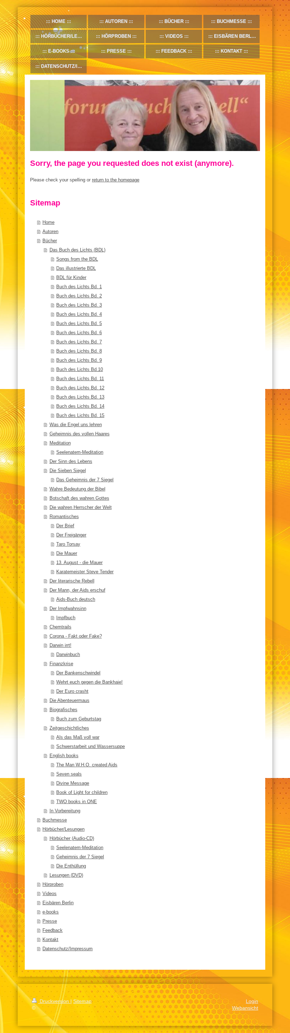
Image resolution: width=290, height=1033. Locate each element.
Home (48, 222)
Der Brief (65, 525)
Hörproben (52, 884)
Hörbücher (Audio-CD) (72, 838)
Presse (49, 921)
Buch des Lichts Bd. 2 (79, 295)
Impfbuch (65, 617)
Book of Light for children (82, 792)
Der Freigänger (71, 535)
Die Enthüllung (71, 866)
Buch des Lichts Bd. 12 (80, 387)
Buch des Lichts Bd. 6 (79, 332)
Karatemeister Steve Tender (85, 571)
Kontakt (50, 939)
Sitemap (82, 1001)
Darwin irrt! (60, 645)
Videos (49, 893)
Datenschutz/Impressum (67, 948)
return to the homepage (115, 179)
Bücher (49, 240)
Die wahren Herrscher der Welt (81, 507)
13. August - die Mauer (79, 562)
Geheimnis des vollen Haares (80, 433)
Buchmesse (54, 820)
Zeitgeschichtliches (69, 728)
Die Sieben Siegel (68, 470)
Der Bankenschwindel (78, 672)
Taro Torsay (68, 544)
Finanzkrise (61, 663)
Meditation (60, 443)
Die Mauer (66, 553)
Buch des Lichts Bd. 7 (79, 341)
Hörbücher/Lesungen (63, 829)
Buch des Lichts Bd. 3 (79, 305)
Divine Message (72, 783)
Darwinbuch (68, 654)
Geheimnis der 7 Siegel (80, 856)
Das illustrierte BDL (76, 268)
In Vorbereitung (65, 810)
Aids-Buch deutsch (75, 599)
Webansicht (245, 1008)
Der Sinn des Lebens (71, 461)
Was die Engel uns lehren (76, 424)
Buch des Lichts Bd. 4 (79, 314)
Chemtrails (60, 626)
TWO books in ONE (76, 801)
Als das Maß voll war (77, 737)
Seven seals (69, 774)
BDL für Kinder (71, 277)
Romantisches (64, 516)
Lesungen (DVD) (66, 875)
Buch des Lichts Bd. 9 (79, 360)
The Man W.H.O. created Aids (86, 764)
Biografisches (63, 709)
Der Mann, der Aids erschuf (77, 590)
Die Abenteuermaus (69, 700)
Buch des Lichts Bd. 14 (80, 406)
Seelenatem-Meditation (79, 452)
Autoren (50, 231)
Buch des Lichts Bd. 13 (80, 397)
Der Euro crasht (72, 691)
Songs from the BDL (77, 259)
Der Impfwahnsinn (68, 608)
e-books (50, 912)
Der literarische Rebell (72, 581)
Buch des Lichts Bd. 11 (80, 378)
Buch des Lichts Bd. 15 (80, 415)
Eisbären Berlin (58, 902)
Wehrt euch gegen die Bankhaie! (89, 682)
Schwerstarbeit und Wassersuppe (90, 746)
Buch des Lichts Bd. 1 (79, 286)
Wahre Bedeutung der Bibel (77, 489)
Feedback (52, 930)
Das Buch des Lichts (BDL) (77, 250)
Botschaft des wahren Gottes (79, 498)
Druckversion (54, 1001)
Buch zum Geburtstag (78, 718)
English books (64, 755)
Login (252, 1001)
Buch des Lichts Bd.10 (79, 369)
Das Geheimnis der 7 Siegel (85, 479)
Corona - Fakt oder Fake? (76, 636)
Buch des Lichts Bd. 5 (79, 323)
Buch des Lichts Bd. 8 (79, 351)
